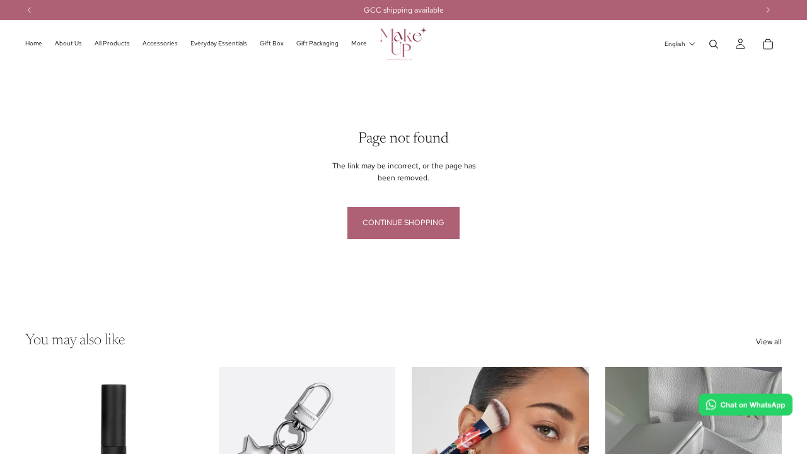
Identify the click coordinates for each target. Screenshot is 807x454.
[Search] (714, 44)
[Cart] (768, 44)
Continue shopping (403, 223)
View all (769, 342)
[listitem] (359, 44)
